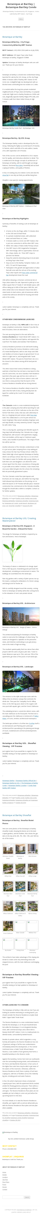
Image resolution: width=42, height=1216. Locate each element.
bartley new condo (31, 498)
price (4, 506)
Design (4, 1187)
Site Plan (5, 1180)
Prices (4, 1184)
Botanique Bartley (8, 781)
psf (7, 506)
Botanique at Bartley (12, 36)
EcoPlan (31, 723)
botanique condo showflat (19, 1118)
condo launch (23, 503)
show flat (5, 175)
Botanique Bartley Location (17, 785)
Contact (4, 1189)
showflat (17, 506)
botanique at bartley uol (23, 800)
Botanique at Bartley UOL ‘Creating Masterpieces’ (19, 519)
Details (4, 1175)
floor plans (19, 165)
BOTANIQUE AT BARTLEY (24, 1210)
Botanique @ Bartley (8, 501)
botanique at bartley (22, 501)
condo (16, 503)
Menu (21, 19)
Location (5, 1177)
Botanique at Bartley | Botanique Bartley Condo (21, 5)
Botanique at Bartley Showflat (16, 815)
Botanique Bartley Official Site (26, 781)
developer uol (32, 503)
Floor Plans (5, 1182)
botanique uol (9, 503)
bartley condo (20, 498)
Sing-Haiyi (33, 415)
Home (4, 1172)
